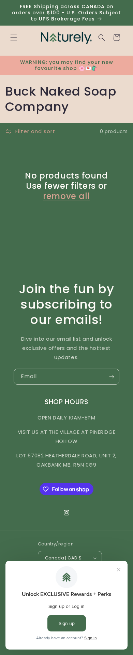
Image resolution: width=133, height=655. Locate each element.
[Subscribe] (111, 377)
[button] (13, 37)
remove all (66, 196)
